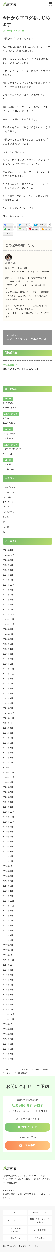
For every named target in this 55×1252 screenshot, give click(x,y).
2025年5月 (8, 565)
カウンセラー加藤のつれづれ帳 (14, 1230)
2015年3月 (8, 1059)
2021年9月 (8, 728)
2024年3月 (8, 599)
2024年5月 (8, 595)
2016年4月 (8, 994)
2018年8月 (8, 876)
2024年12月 (8, 585)
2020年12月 (8, 767)
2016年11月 (8, 960)
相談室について (40, 1212)
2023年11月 (8, 619)
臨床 (5, 532)
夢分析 (6, 517)
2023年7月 (8, 634)
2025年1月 (8, 580)
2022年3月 (8, 703)
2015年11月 (8, 1019)
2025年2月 (8, 575)
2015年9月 (8, 1029)
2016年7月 (8, 980)
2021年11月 (8, 718)
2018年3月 (8, 896)
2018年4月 (8, 891)
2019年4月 (8, 851)
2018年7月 (8, 881)
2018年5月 (8, 886)
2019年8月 (8, 832)
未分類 (6, 527)
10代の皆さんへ (10, 487)
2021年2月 (8, 757)
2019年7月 (8, 836)
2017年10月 (8, 906)
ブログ (28, 31)
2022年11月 (8, 669)
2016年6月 (8, 985)
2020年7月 (8, 792)
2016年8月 (8, 975)
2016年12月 (8, 955)
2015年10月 (8, 1024)
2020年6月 (8, 797)
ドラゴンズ (8, 502)
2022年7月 (8, 683)
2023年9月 (8, 629)
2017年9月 (8, 910)
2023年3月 (8, 654)
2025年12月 (8, 555)
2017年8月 (8, 915)
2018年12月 (8, 866)
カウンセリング (14, 1220)
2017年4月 (8, 935)
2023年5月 (8, 644)
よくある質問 (40, 1230)
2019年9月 (8, 827)
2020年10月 (8, 777)
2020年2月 (8, 807)
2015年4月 (8, 1054)
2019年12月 (8, 812)
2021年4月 (8, 748)
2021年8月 (8, 733)
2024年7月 (8, 590)
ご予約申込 (40, 1238)
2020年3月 (8, 802)
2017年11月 (8, 901)
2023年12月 (8, 614)
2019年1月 (8, 861)
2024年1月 (8, 609)
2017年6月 (8, 925)
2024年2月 (8, 604)
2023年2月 (8, 659)
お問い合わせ (14, 1238)
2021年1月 (8, 762)
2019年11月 (8, 817)
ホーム (14, 1212)
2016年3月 (8, 999)
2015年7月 (8, 1039)
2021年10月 (8, 723)
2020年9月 (8, 782)
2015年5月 (8, 1049)
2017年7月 (8, 920)
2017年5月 (8, 930)
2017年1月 (8, 950)
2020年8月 (8, 787)
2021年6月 (8, 738)
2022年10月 (8, 674)
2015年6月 (8, 1044)
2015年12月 (8, 1014)
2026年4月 (8, 550)
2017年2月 (8, 945)
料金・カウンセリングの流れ (40, 1220)
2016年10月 (8, 965)
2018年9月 (8, 871)
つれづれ (7, 497)
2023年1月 (8, 664)
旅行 (5, 522)
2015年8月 (8, 1034)
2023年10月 (8, 624)
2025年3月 (8, 570)
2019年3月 (8, 856)
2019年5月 (8, 846)
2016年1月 (8, 1009)
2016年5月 (8, 989)
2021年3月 (8, 753)
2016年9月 (8, 970)
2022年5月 (8, 693)
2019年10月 (8, 822)
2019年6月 (8, 841)
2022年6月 (8, 688)
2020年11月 (8, 772)
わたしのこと (9, 512)
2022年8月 (8, 678)
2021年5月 (8, 743)
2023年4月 (8, 649)
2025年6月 (8, 560)
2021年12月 (8, 713)
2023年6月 (8, 639)
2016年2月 (8, 1004)
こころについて (10, 492)
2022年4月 (8, 698)
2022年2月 (8, 708)
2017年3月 (8, 940)
